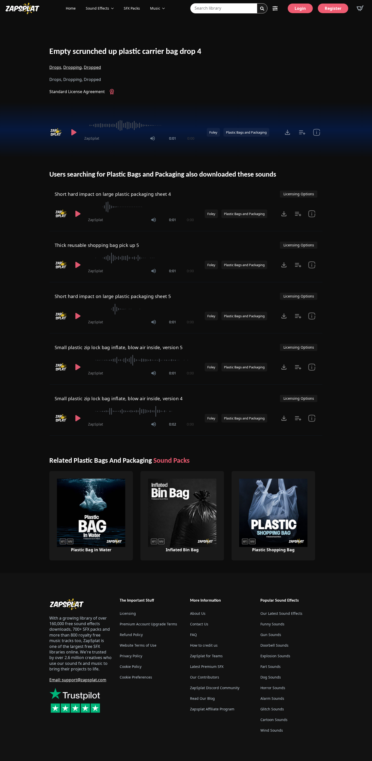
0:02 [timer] (172, 424)
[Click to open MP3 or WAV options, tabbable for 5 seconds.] (287, 132)
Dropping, (73, 67)
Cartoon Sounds (273, 719)
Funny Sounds (272, 624)
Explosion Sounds (275, 655)
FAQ (193, 634)
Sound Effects (97, 8)
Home (71, 8)
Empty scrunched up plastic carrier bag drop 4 (125, 52)
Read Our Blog (202, 698)
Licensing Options (298, 194)
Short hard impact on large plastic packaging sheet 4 (113, 194)
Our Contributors (204, 677)
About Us (197, 613)
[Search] (262, 9)
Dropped (92, 67)
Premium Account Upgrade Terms (148, 624)
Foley (213, 132)
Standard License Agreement (77, 91)
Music (155, 8)
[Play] (73, 132)
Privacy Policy (131, 655)
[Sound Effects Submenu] (114, 8)
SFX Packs (132, 8)
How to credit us (204, 645)
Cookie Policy (130, 666)
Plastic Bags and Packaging (246, 132)
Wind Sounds (271, 730)
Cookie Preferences (136, 677)
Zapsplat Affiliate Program (212, 709)
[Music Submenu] (165, 8)
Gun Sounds (270, 634)
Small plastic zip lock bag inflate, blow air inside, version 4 (118, 398)
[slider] (139, 125)
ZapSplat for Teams (206, 655)
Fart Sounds (270, 666)
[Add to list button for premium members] (302, 132)
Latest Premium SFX (206, 666)
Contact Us (199, 624)
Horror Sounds (272, 687)
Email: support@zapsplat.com (77, 680)
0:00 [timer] (190, 138)
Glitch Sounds (272, 709)
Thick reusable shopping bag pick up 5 (97, 245)
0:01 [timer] (172, 138)
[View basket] (360, 8)
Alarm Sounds (272, 698)
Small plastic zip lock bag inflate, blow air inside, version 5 (118, 347)
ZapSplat (91, 138)
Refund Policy (131, 634)
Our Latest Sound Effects (281, 613)
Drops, (55, 67)
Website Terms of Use (138, 645)
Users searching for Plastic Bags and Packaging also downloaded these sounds (162, 174)
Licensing (128, 613)
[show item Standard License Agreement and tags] (316, 132)
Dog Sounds (270, 677)
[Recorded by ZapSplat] (56, 132)
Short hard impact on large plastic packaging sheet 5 (113, 296)
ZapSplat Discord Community (214, 687)
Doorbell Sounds (274, 645)
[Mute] (153, 138)
